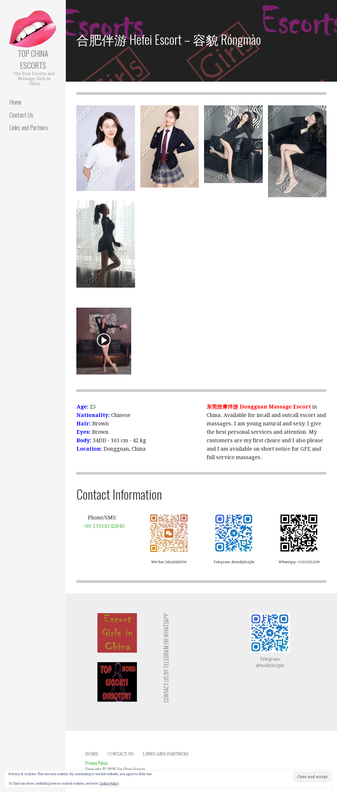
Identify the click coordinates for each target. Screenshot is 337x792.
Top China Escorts (33, 59)
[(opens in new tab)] (103, 341)
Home (15, 101)
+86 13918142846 (104, 526)
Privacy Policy (96, 763)
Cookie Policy (109, 783)
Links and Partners (28, 127)
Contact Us (21, 114)
